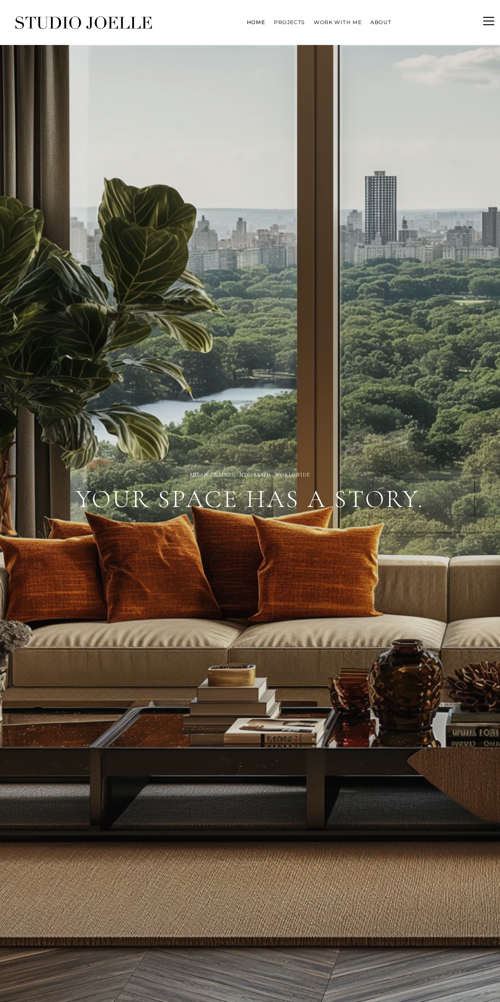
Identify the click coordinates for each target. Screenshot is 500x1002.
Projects (289, 22)
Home (256, 22)
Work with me (338, 22)
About (380, 22)
